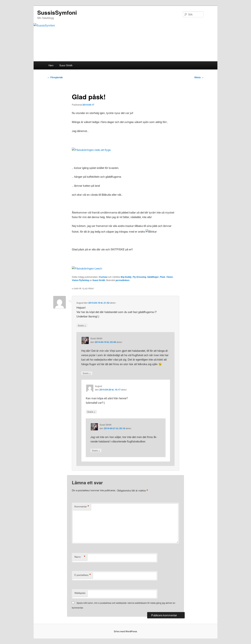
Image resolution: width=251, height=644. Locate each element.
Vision (169, 276)
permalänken (122, 280)
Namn (79, 557)
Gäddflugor (153, 276)
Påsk (162, 276)
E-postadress (82, 575)
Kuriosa (103, 276)
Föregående (55, 77)
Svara (82, 325)
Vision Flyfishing (80, 280)
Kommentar (81, 506)
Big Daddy (126, 276)
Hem (51, 65)
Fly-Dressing (139, 276)
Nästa (198, 77)
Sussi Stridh (65, 65)
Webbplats (80, 593)
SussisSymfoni (57, 12)
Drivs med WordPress (125, 631)
